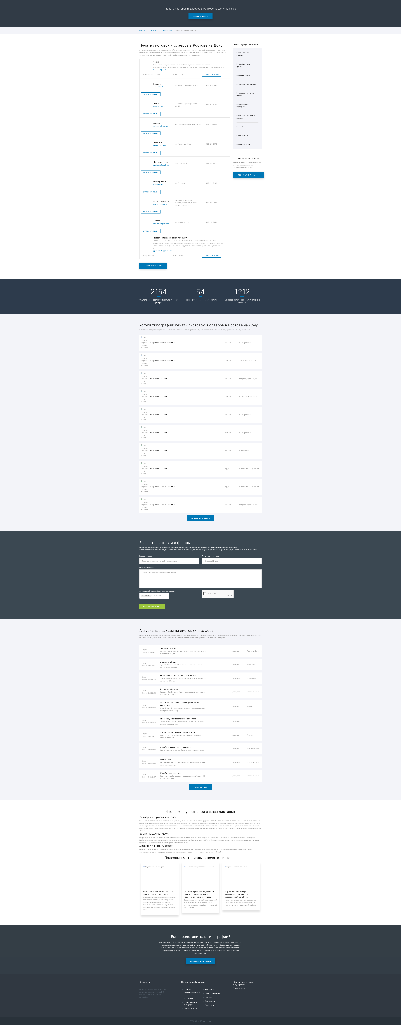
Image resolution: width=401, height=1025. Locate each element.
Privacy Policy (206, 1021)
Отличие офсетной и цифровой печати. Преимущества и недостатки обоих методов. (199, 894)
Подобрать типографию (249, 175)
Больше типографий (153, 266)
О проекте (208, 997)
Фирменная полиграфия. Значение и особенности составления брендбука (236, 894)
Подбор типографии (212, 993)
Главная (142, 30)
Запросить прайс (211, 75)
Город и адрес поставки (211, 556)
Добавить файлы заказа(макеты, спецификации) (157, 591)
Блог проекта (210, 1001)
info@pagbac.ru (239, 985)
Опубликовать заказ (152, 606)
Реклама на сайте (190, 1009)
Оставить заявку (200, 16)
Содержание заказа (146, 567)
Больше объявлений (200, 518)
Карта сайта (209, 1005)
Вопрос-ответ (210, 989)
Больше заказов (200, 787)
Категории (152, 30)
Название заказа (145, 556)
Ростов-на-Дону (166, 30)
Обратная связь (239, 988)
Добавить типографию (200, 961)
